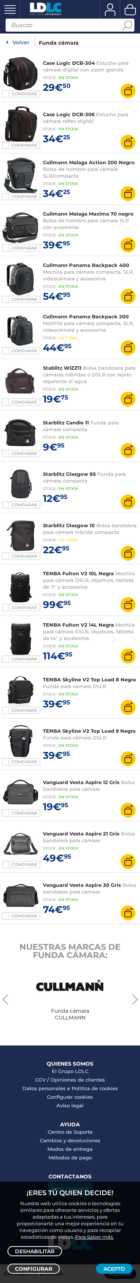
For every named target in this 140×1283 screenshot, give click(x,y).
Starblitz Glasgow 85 (69, 474)
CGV (40, 1080)
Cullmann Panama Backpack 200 (86, 316)
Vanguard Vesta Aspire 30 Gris (82, 885)
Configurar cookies (70, 1097)
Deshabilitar (35, 1251)
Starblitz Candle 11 (66, 423)
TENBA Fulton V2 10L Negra (78, 573)
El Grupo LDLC (70, 1071)
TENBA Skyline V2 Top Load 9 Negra (89, 731)
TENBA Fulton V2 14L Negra (78, 625)
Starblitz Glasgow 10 (69, 525)
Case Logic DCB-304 (69, 63)
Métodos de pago (70, 1158)
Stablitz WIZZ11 (62, 368)
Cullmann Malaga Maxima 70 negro (88, 214)
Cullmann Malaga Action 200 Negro (89, 162)
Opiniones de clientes (77, 1080)
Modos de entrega (70, 1149)
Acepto (114, 1269)
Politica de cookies (95, 1088)
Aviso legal (70, 1105)
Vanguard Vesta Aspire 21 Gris (82, 834)
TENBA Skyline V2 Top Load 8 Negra (89, 679)
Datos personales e (47, 1088)
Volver (21, 42)
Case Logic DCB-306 (68, 114)
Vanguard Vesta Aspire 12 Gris (82, 782)
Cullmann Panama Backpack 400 (86, 265)
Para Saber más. (94, 1237)
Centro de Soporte (70, 1132)
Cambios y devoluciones (70, 1140)
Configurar (33, 1269)
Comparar (24, 93)
